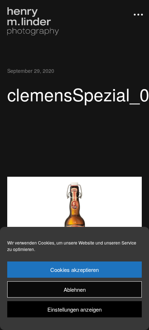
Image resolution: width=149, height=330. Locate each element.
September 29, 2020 (30, 70)
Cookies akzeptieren (74, 269)
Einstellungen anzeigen (74, 309)
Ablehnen (75, 289)
